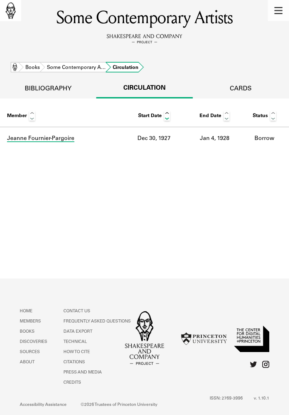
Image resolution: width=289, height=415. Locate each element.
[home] (10, 10)
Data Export (77, 332)
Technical (75, 342)
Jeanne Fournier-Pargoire (40, 138)
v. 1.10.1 (261, 398)
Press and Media (82, 372)
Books (32, 67)
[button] (278, 10)
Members (30, 321)
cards (241, 89)
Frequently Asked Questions (97, 321)
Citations (74, 362)
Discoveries (33, 342)
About (27, 362)
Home (14, 67)
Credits (72, 383)
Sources (30, 352)
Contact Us (76, 311)
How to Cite (76, 352)
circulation (144, 88)
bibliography (48, 89)
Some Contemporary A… (76, 67)
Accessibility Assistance (43, 405)
